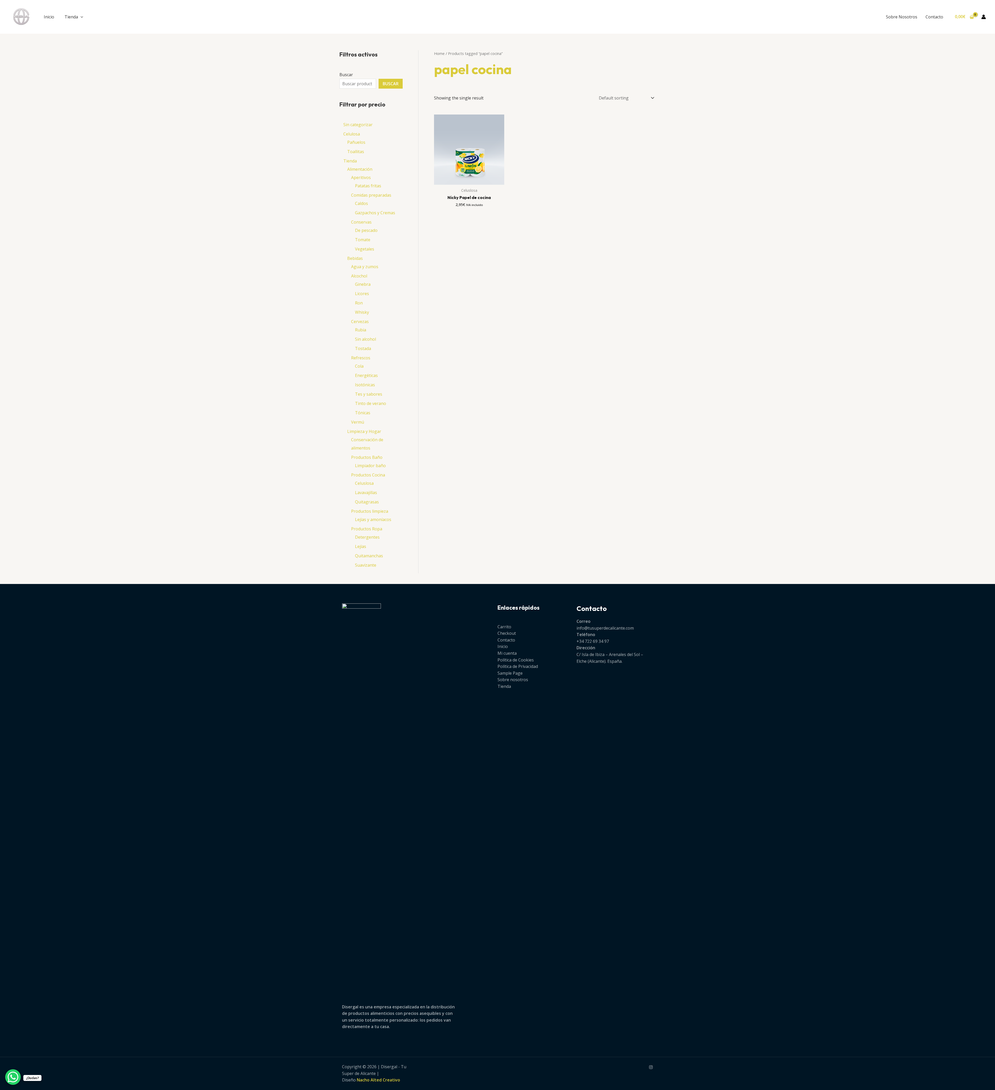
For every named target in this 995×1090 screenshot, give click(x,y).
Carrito (504, 627)
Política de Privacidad (517, 666)
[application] (80, 17)
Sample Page (510, 673)
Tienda (71, 17)
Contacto (934, 17)
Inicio (49, 17)
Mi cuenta (507, 653)
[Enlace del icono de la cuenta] (983, 17)
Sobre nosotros (512, 679)
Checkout (506, 633)
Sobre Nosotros (901, 17)
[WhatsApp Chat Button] (13, 1077)
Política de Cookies (515, 660)
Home (439, 53)
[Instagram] (651, 1067)
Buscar (346, 74)
